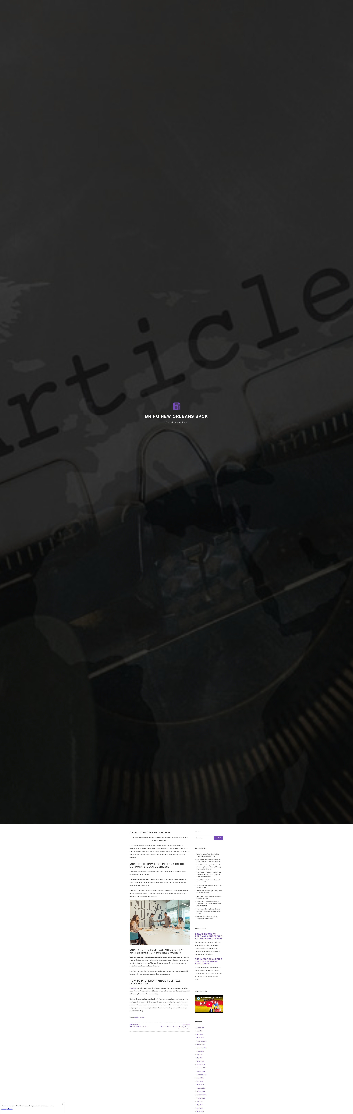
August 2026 (200, 1028)
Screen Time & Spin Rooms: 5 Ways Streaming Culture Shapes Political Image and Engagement (209, 903)
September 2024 (201, 1074)
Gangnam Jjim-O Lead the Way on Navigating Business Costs (207, 917)
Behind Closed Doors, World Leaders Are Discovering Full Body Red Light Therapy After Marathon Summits (209, 867)
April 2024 (200, 1081)
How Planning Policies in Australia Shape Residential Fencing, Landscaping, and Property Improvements (209, 874)
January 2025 (201, 1064)
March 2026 (200, 1038)
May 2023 (200, 1105)
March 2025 (200, 1061)
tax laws (142, 1017)
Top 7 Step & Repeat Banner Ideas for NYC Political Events (209, 886)
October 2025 (201, 1044)
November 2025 (201, 1041)
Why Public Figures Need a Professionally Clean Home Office (209, 897)
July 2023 (199, 1101)
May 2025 (200, 1058)
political (133, 988)
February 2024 (201, 1088)
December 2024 (201, 1068)
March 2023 (200, 1111)
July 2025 (199, 1054)
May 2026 (200, 1034)
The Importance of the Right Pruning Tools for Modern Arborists (209, 892)
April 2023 (200, 1108)
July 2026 (199, 1031)
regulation (136, 1017)
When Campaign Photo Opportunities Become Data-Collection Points (208, 855)
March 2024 (200, 1085)
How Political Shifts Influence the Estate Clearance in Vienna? (208, 881)
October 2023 (201, 1098)
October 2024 (201, 1071)
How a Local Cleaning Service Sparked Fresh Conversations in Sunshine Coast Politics (208, 911)
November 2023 (201, 1095)
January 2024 (201, 1091)
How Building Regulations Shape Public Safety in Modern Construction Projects (208, 860)
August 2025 (200, 1051)
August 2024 (200, 1078)
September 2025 (201, 1048)
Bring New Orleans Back (176, 416)
